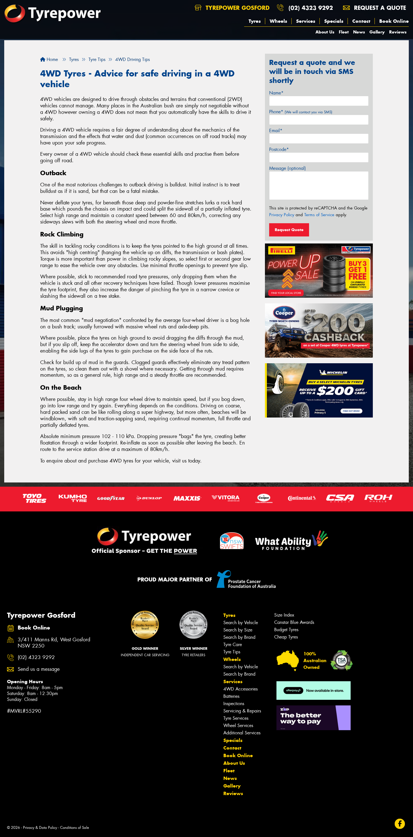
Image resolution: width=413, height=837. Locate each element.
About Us (325, 32)
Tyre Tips (231, 652)
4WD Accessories (240, 689)
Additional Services (241, 733)
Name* (276, 93)
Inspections (233, 704)
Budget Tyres (286, 630)
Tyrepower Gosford (236, 7)
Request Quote (289, 229)
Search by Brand (239, 637)
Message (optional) (287, 168)
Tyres (255, 21)
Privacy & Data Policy (40, 827)
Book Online (394, 21)
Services (305, 21)
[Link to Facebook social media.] (400, 824)
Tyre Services (235, 718)
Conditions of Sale (74, 827)
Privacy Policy (281, 215)
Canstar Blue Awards (294, 622)
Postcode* (279, 149)
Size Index (284, 615)
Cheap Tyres (286, 637)
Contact (361, 21)
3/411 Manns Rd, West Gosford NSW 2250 (54, 643)
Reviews (398, 32)
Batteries (231, 696)
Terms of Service (319, 215)
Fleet (344, 32)
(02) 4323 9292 (311, 7)
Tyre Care (232, 645)
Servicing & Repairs (242, 711)
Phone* (300, 112)
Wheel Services (238, 725)
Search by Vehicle (240, 623)
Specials (333, 21)
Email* (275, 131)
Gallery (377, 32)
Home (51, 59)
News (359, 32)
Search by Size (237, 630)
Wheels (278, 21)
